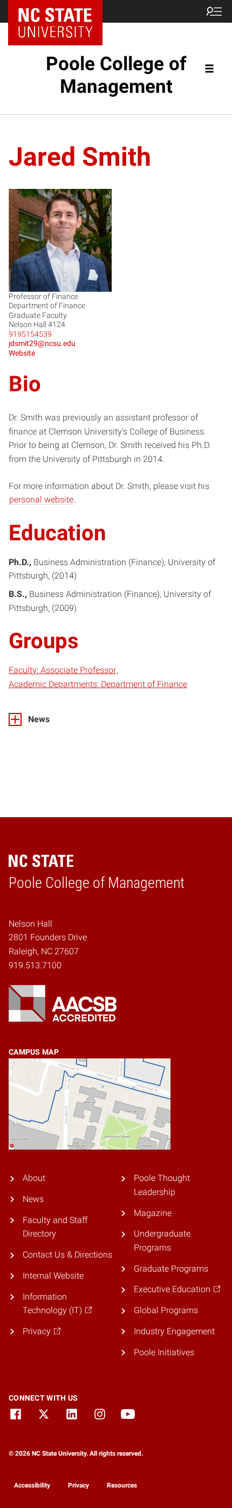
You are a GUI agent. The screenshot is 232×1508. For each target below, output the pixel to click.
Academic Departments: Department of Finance (98, 684)
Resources (122, 1485)
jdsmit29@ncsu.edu (42, 343)
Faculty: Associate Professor (62, 670)
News (33, 1199)
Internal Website (53, 1276)
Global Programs (166, 1310)
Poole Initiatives (164, 1352)
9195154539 (30, 334)
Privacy (78, 1485)
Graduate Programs (171, 1269)
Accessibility (32, 1485)
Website (22, 353)
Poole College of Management (116, 75)
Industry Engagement (174, 1331)
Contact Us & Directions (67, 1254)
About (34, 1178)
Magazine (153, 1213)
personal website (41, 499)
